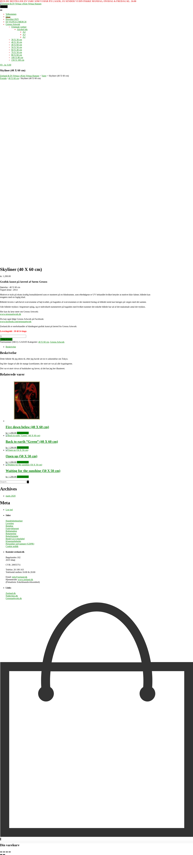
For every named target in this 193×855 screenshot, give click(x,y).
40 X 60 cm (16, 45)
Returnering (11, 533)
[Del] (7, 851)
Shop (8, 16)
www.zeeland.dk (25, 579)
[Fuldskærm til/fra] (4, 851)
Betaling (9, 526)
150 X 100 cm (17, 60)
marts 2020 (11, 496)
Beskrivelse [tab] (11, 347)
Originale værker (18, 27)
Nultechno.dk (12, 596)
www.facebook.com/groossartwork (15, 321)
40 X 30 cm (16, 42)
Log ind (9, 509)
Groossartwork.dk (14, 598)
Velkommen (11, 14)
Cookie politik (12, 546)
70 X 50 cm (16, 52)
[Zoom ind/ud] (1, 851)
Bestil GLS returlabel (15, 538)
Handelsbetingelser (14, 521)
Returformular (12, 536)
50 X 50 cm (16, 47)
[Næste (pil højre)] (4, 854)
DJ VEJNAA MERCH (16, 22)
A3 (24, 34)
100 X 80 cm (17, 57)
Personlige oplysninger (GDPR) (20, 544)
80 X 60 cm (16, 55)
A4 (24, 32)
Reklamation (11, 531)
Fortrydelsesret (12, 528)
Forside (3, 78)
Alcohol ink (22, 29)
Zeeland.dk (11, 593)
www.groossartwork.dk (10, 314)
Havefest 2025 (12, 19)
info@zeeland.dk (19, 577)
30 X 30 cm (16, 39)
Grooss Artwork (13, 24)
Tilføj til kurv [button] (23, 433)
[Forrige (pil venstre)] (1, 854)
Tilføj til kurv (6, 339)
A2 (24, 37)
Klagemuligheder (13, 541)
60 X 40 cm (16, 50)
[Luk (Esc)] (9, 851)
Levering (10, 523)
